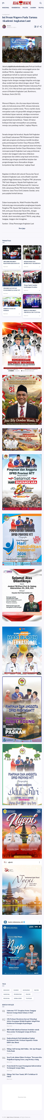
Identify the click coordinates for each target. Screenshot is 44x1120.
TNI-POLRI (29, 998)
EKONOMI (6, 990)
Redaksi (9, 26)
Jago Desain (39, 1117)
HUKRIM (33, 7)
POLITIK (25, 7)
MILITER (36, 990)
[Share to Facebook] (35, 26)
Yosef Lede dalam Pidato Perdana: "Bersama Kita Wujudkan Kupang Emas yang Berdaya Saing (24, 1058)
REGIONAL (6, 998)
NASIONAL (5, 7)
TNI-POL (41, 7)
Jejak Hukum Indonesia (13, 1117)
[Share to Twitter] (38, 26)
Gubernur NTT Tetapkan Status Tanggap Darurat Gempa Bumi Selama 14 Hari (21, 1011)
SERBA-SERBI (18, 998)
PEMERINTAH (16, 7)
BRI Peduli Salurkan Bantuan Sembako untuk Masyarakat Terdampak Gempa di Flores (23, 1030)
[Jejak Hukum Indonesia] (22, 3)
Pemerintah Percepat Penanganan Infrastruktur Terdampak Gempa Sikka (24, 1067)
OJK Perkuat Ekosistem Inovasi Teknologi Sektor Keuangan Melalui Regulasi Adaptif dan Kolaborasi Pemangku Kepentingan (23, 1021)
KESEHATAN (26, 990)
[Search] (40, 3)
